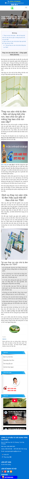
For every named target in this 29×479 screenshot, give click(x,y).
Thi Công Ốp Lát (7, 363)
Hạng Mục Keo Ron (8, 360)
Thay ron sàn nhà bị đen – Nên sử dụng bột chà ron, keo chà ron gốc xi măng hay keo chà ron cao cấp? (13, 37)
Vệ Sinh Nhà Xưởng (6, 464)
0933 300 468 (12, 390)
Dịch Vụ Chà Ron (8, 357)
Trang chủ (6, 23)
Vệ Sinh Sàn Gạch (8, 367)
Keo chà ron (5, 164)
